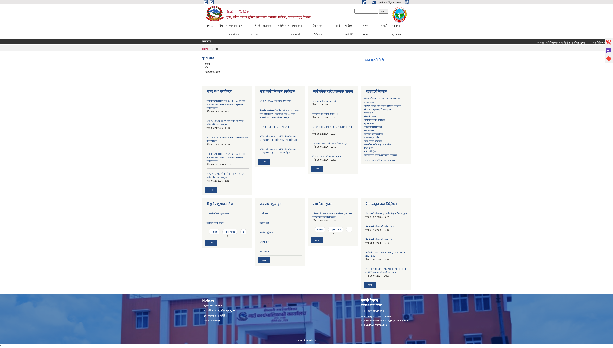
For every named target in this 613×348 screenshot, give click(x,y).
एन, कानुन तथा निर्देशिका (216, 315)
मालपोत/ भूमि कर (266, 232)
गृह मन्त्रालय (369, 102)
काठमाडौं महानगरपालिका (373, 134)
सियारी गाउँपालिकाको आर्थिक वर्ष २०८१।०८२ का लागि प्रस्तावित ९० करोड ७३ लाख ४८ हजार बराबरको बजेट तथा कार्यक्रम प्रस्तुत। (279, 114)
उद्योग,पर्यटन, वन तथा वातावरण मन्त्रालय (380, 155)
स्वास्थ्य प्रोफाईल (396, 30)
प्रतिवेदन (281, 25)
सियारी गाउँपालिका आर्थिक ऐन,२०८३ (379, 226)
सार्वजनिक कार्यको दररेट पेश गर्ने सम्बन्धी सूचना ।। (332, 143)
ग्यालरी (337, 25)
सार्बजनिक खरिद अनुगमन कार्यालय (377, 144)
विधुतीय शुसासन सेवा (262, 30)
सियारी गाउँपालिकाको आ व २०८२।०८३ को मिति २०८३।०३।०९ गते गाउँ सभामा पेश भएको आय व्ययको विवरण (226, 157)
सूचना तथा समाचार (213, 305)
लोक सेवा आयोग (370, 116)
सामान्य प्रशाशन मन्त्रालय (374, 120)
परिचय (221, 25)
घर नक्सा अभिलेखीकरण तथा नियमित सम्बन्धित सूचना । (552, 42)
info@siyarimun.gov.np (379, 316)
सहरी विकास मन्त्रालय (373, 141)
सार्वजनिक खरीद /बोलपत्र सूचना (219, 310)
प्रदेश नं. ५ (368, 113)
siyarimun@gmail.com (373, 320)
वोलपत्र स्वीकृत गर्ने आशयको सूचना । (327, 156)
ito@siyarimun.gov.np (397, 320)
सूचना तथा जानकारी (296, 30)
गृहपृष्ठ (209, 25)
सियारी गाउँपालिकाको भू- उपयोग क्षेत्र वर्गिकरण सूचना (386, 213)
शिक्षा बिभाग (368, 148)
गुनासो (384, 25)
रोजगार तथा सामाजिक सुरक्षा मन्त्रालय (379, 160)
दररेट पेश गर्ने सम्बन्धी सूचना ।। (325, 114)
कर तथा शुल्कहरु (212, 320)
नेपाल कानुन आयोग (371, 137)
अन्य (211, 189)
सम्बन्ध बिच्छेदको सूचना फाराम (218, 213)
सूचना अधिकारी (367, 30)
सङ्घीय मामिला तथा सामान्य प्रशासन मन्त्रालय (382, 106)
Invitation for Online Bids (324, 101)
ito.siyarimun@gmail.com (374, 324)
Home (205, 48)
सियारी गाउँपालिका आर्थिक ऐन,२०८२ (379, 239)
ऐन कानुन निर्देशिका (317, 30)
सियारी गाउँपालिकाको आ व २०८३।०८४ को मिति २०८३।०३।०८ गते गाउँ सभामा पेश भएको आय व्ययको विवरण (226, 104)
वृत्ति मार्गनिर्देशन (370, 151)
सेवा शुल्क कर (265, 242)
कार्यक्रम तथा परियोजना (236, 30)
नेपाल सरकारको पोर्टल (373, 127)
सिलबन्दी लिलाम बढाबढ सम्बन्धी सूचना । (275, 127)
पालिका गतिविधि (349, 30)
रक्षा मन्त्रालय (369, 130)
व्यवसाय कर (264, 251)
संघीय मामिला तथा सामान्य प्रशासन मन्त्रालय (382, 98)
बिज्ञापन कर (264, 223)
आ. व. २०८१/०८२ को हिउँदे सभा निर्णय (275, 101)
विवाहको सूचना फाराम (215, 223)
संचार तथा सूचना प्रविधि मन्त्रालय (378, 109)
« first (214, 231)
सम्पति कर (264, 213)
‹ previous (230, 231)
